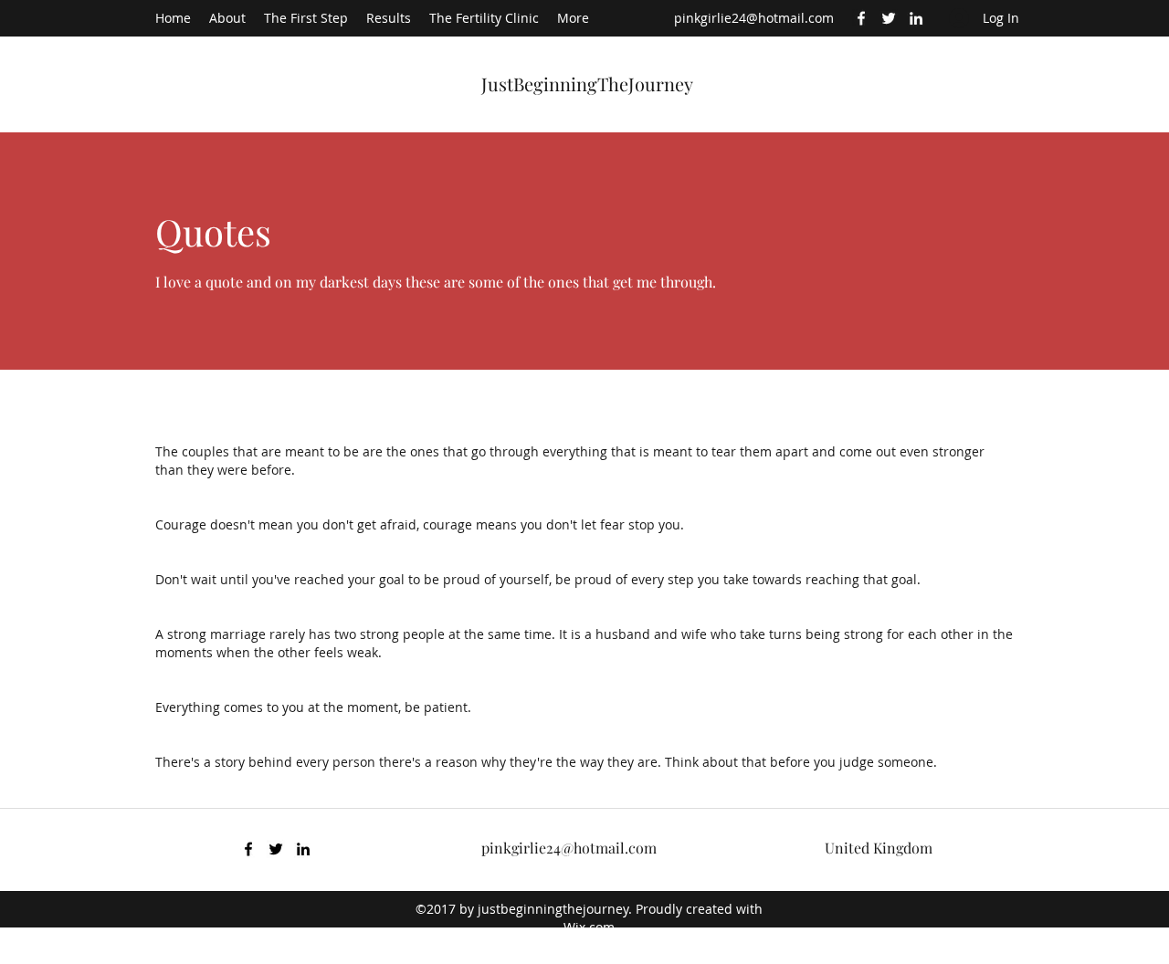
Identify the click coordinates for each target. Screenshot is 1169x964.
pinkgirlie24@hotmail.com (754, 17)
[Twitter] (888, 18)
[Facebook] (861, 18)
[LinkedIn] (916, 18)
